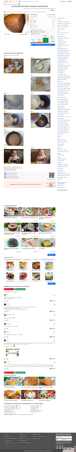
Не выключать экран (51, 14)
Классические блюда (62, 97)
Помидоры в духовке (61, 116)
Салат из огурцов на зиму (62, 60)
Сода (33, 24)
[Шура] (5, 340)
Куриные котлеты (66, 132)
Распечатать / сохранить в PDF (11, 176)
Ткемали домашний (61, 160)
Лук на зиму (59, 58)
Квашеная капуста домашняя (62, 79)
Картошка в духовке (64, 104)
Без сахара (59, 179)
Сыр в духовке (65, 111)
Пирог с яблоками (61, 187)
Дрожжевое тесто (60, 145)
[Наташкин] (5, 324)
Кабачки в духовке (60, 109)
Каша (58, 120)
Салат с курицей (66, 21)
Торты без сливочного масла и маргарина (48, 259)
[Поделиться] (75, 449)
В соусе (59, 102)
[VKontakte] (64, 449)
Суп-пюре (59, 34)
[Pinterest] (70, 449)
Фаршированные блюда (64, 102)
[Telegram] (73, 449)
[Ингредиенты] (75, 447)
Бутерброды (60, 168)
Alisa (7, 294)
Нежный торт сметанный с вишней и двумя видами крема (12, 234)
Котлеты (61, 120)
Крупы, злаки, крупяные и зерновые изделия (62, 183)
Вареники (67, 125)
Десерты (60, 153)
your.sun (7, 361)
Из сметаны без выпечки (28, 259)
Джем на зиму (67, 55)
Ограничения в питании (62, 177)
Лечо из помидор (60, 72)
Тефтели (59, 130)
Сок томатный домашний (61, 74)
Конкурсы (36, 1)
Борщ (58, 32)
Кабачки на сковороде (61, 106)
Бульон (65, 32)
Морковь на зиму (64, 58)
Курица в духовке (67, 109)
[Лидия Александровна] (5, 315)
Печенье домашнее (67, 83)
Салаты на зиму (60, 43)
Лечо (64, 43)
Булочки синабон (66, 93)
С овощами (60, 170)
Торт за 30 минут (37, 259)
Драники (59, 91)
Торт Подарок (42, 248)
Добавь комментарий (20, 289)
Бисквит (49, 270)
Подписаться (64, 439)
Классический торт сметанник (10, 217)
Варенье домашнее (61, 50)
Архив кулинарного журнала (24, 442)
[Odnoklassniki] (67, 449)
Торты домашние (10, 270)
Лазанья (59, 128)
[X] (65, 449)
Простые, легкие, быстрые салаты (63, 26)
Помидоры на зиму (61, 38)
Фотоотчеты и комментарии (37, 436)
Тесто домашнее (61, 144)
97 (6, 34)
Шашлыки (64, 120)
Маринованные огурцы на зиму (62, 48)
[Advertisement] (64, 10)
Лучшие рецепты (22, 434)
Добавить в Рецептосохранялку (11, 172)
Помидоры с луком (61, 173)
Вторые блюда (61, 118)
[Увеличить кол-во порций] (54, 16)
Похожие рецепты (14, 11)
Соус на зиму (66, 67)
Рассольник (62, 32)
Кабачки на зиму (66, 45)
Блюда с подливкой (64, 130)
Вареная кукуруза (60, 185)
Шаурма (59, 149)
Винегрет (59, 25)
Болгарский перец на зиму (62, 41)
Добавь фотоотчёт (9, 289)
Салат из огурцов (60, 21)
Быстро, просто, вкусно (36, 270)
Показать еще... (51, 254)
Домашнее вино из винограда (62, 166)
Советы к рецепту (34, 11)
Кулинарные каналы (36, 438)
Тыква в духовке (67, 116)
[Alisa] (5, 295)
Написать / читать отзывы (10, 174)
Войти (70, 1)
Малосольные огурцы (61, 55)
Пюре (58, 137)
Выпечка (60, 81)
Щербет (59, 155)
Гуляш (68, 127)
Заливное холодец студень (62, 151)
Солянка (62, 34)
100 (27, 34)
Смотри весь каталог (63, 190)
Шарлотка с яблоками (61, 86)
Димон (7, 331)
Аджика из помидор (61, 77)
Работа (33, 1)
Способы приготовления (63, 99)
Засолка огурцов (60, 67)
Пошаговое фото (26, 11)
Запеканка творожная (64, 123)
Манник (59, 95)
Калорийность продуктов (42, 11)
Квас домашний (65, 164)
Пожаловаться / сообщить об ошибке (12, 177)
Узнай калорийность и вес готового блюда (43, 44)
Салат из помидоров (64, 25)
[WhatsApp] (71, 449)
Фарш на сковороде (61, 114)
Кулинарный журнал (23, 440)
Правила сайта (7, 436)
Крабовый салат (60, 23)
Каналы (29, 1)
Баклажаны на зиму (61, 53)
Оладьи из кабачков (64, 91)
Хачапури (68, 88)
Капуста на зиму (65, 57)
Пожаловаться (7, 11)
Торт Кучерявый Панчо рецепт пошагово (45, 218)
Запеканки (68, 120)
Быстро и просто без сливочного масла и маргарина (13, 259)
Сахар (17, 414)
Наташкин (8, 323)
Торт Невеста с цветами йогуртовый (29, 217)
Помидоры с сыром (61, 175)
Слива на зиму (67, 53)
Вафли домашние (60, 93)
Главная (6, 434)
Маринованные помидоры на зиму (63, 62)
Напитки (59, 162)
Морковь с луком (67, 173)
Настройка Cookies (8, 442)
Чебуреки (64, 127)
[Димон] (5, 332)
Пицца (62, 128)
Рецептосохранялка (24, 1)
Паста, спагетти (60, 127)
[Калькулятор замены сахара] (35, 21)
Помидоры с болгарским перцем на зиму (64, 65)
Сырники (66, 86)
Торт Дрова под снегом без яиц (28, 248)
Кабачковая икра (60, 45)
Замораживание (60, 111)
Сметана (33, 22)
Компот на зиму (66, 50)
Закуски (59, 147)
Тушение (59, 104)
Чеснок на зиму (60, 57)
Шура (7, 339)
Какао (33, 27)
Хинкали (59, 123)
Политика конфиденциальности (11, 438)
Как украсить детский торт (27, 400)
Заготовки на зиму (61, 36)
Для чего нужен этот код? (51, 179)
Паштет (68, 151)
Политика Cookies (8, 440)
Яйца (33, 19)
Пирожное (62, 155)
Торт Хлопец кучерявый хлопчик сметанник (29, 234)
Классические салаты (66, 23)
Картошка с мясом (67, 175)
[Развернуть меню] (75, 451)
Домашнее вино (60, 164)
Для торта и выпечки (62, 139)
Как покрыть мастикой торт (45, 400)
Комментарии (20, 11)
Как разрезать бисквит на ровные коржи (46, 387)
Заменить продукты (33, 16)
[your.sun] (5, 362)
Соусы (59, 157)
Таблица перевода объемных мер (37, 29)
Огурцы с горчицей (67, 77)
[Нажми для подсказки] (43, 31)
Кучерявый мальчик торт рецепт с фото (11, 249)
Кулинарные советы (23, 436)
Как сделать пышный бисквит (10, 400)
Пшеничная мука (35, 25)
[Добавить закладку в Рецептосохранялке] (25, 34)
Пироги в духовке (63, 88)
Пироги (59, 83)
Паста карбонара (66, 128)
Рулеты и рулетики (64, 149)
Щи (67, 32)
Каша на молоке (60, 125)
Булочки (59, 88)
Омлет (64, 125)
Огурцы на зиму (66, 38)
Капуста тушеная (60, 132)
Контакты (6, 444)
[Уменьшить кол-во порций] (54, 17)
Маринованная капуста (61, 70)
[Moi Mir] (68, 449)
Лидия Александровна (10, 314)
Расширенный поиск (36, 434)
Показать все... (51, 283)
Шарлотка (62, 83)
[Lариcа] (5, 304)
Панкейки (62, 95)
